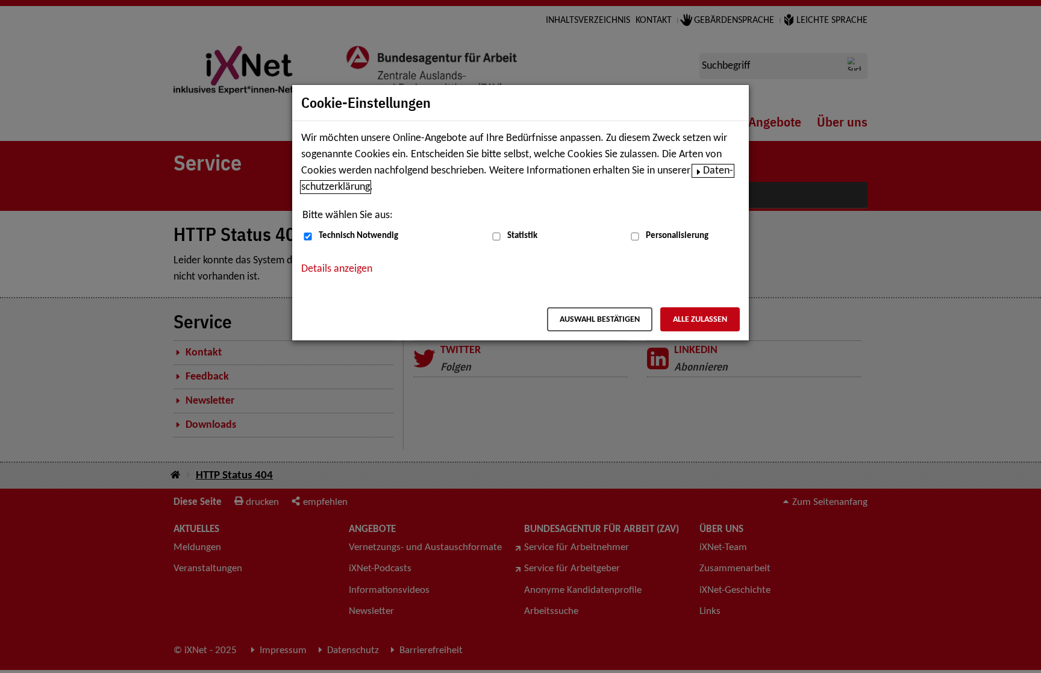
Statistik (522, 235)
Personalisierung (677, 235)
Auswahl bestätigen (600, 319)
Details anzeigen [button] (336, 269)
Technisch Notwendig (358, 235)
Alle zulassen (700, 319)
